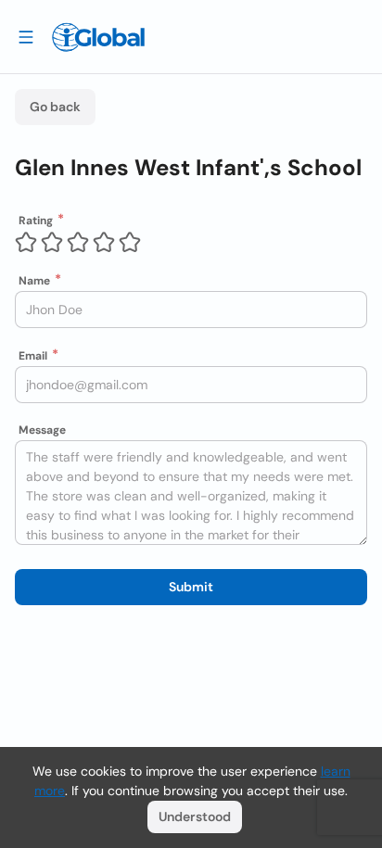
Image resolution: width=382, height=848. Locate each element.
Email (33, 355)
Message (42, 430)
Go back (55, 106)
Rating (36, 220)
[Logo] (98, 37)
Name (34, 280)
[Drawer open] (26, 36)
